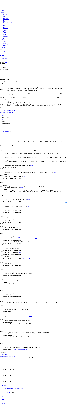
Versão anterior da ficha (12, 356)
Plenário (4, 33)
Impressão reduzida (4, 58)
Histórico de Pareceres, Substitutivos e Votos (7, 120)
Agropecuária (5, 14)
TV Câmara (4, 41)
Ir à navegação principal (5, 1)
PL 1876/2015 (3, 55)
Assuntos (3, 13)
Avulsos (3, 115)
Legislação (4, 37)
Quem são (4, 30)
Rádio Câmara (5, 40)
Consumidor (4, 16)
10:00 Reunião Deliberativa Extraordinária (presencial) (29, 289)
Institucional (3, 23)
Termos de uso (3, 402)
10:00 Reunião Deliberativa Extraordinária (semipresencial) (29, 293)
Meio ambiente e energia (6, 19)
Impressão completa (4, 354)
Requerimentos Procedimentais (5, 131)
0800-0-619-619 (8, 392)
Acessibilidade (3, 47)
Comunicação (3, 39)
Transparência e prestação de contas (6, 44)
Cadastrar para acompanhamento (9, 147)
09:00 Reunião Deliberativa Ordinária (26, 258)
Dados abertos (5, 46)
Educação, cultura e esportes (6, 18)
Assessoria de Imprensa (6, 42)
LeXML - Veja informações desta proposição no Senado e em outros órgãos (14, 388)
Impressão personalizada (5, 59)
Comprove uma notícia (6, 43)
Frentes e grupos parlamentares (7, 31)
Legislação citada (4, 119)
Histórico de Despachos (5, 118)
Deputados (3, 29)
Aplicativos (3, 403)
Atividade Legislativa (4, 32)
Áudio (4, 370)
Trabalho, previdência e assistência (7, 22)
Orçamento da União (6, 36)
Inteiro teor (6, 62)
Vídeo (4, 371)
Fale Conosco (3, 5)
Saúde (4, 21)
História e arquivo (5, 28)
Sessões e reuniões (5, 35)
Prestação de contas (5, 45)
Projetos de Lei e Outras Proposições (14, 53)
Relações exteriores (5, 20)
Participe (4, 38)
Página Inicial (2, 53)
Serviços (4, 24)
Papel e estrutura (5, 27)
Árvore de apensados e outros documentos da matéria (6, 112)
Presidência (4, 25)
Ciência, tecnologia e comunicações (7, 15)
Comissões (4, 34)
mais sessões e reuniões (3, 385)
